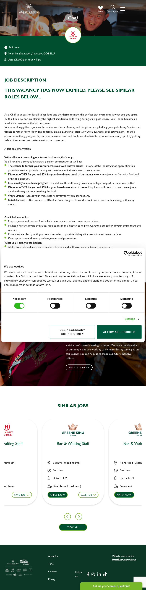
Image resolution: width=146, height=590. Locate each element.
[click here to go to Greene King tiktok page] (105, 574)
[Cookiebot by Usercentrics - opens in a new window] (126, 253)
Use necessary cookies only (72, 331)
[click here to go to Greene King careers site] (19, 567)
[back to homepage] (28, 8)
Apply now (57, 494)
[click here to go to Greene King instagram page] (93, 574)
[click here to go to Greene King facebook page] (88, 574)
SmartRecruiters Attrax (124, 559)
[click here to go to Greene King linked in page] (99, 574)
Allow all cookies (119, 331)
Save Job (20, 494)
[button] (113, 9)
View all (73, 527)
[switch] (55, 305)
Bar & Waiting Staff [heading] (73, 443)
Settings (130, 318)
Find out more (79, 367)
